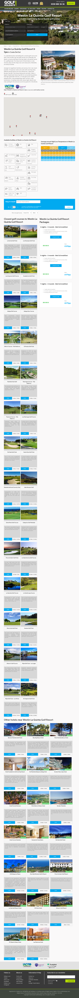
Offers (38, 8)
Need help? (71, 3)
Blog (30, 981)
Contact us (31, 976)
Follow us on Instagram (7, 984)
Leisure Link (19, 983)
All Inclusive (31, 8)
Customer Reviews (33, 979)
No (8, 207)
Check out (29, 24)
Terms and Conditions (19, 977)
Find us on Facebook (6, 980)
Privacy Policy (19, 979)
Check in (7, 24)
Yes (17, 207)
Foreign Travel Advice (34, 983)
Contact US (50, 8)
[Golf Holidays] (10, 4)
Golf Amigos (19, 981)
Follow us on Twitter (7, 977)
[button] (40, 115)
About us (31, 978)
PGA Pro (44, 8)
